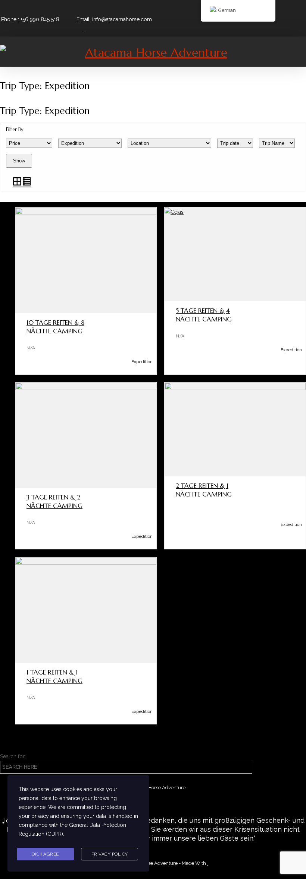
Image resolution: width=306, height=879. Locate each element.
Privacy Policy (109, 854)
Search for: (13, 756)
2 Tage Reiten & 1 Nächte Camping (204, 490)
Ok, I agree (45, 854)
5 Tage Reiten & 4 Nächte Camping (204, 315)
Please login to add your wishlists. (22, 324)
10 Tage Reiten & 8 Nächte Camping (55, 326)
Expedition (142, 361)
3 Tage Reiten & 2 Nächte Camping (54, 501)
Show (19, 161)
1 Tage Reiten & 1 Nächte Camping (54, 676)
